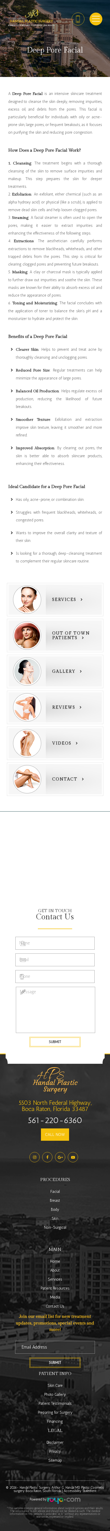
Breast (55, 1200)
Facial (55, 1191)
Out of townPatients (71, 635)
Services (64, 599)
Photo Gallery (55, 1394)
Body (55, 1209)
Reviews (63, 707)
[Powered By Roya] (64, 1501)
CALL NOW (55, 1134)
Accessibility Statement (80, 1491)
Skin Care (55, 1385)
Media (55, 1297)
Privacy (55, 1451)
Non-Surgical (55, 1227)
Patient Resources (55, 1288)
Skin (55, 1218)
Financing (55, 1421)
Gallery (63, 671)
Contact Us (55, 1306)
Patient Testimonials (55, 1403)
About (55, 1270)
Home (55, 1261)
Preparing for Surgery (55, 1412)
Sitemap (55, 1460)
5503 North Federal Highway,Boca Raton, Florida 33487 (55, 1106)
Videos (61, 743)
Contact (65, 779)
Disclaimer (55, 1442)
